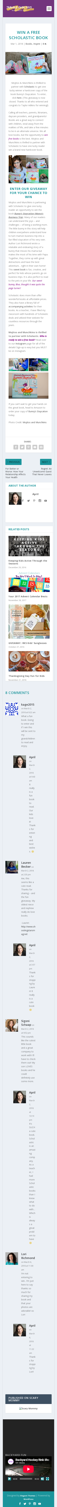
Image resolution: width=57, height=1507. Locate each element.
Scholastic (29, 86)
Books (28, 43)
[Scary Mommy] (28, 1408)
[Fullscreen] (47, 1478)
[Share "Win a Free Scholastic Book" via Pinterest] (28, 447)
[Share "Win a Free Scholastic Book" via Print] (41, 447)
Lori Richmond (28, 1256)
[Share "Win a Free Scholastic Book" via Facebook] (16, 447)
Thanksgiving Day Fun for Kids (27, 675)
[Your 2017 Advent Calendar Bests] (29, 582)
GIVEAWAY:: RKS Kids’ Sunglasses (28, 643)
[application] (28, 1469)
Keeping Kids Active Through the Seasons (28, 562)
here (19, 97)
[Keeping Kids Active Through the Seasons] (29, 546)
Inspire (36, 43)
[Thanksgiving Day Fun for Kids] (29, 661)
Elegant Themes (27, 1495)
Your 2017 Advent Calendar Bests (28, 596)
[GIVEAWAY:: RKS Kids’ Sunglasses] (29, 621)
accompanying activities (21, 306)
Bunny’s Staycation (38, 411)
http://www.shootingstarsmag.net (28, 930)
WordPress (28, 1499)
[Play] (9, 1478)
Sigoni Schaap (26, 1023)
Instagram (21, 343)
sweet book (19, 269)
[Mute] (42, 1478)
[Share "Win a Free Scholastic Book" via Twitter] (22, 447)
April (35, 494)
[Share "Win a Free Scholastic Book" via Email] (35, 447)
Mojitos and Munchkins (35, 422)
